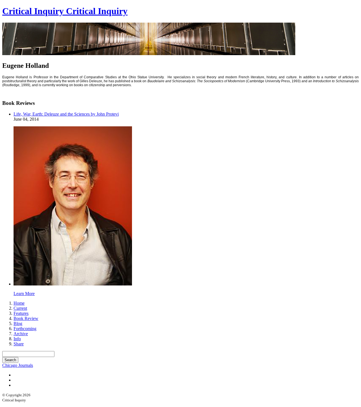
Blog (18, 323)
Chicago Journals (17, 365)
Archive (21, 333)
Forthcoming (25, 328)
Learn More (24, 293)
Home (19, 303)
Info (17, 338)
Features (21, 313)
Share (19, 343)
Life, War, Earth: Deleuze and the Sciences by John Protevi (66, 114)
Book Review (26, 318)
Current (20, 308)
